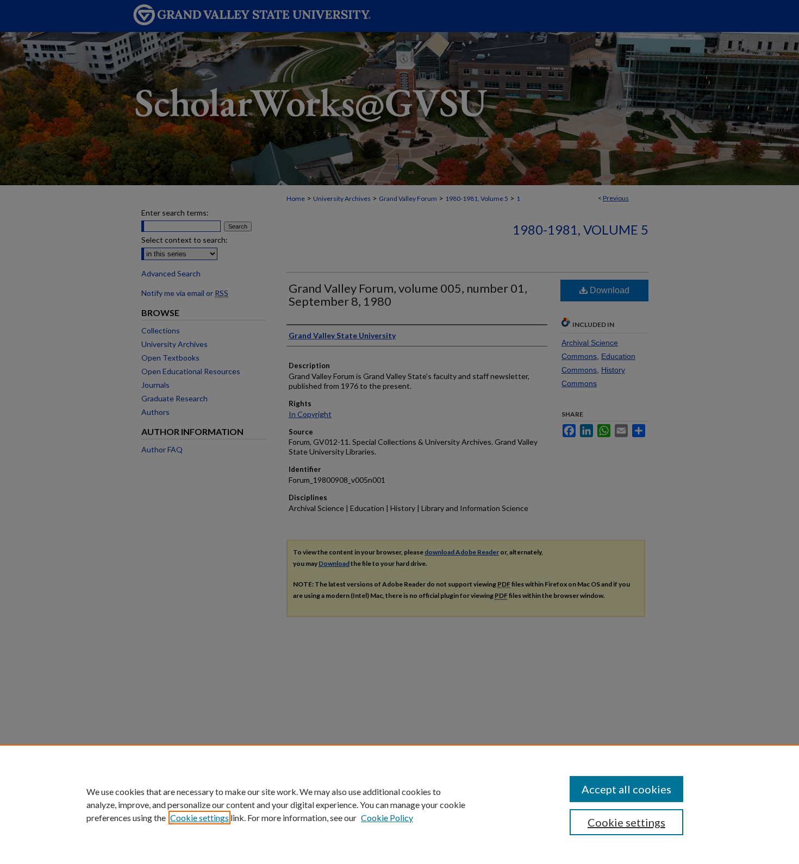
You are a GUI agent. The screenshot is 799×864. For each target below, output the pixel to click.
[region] (399, 804)
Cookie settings (199, 817)
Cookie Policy (387, 817)
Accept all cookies (626, 789)
